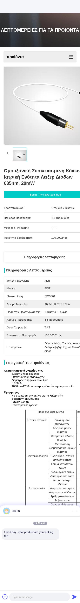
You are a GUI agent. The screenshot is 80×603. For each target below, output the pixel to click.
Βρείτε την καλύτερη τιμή (45, 194)
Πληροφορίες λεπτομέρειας (44, 257)
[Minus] (74, 511)
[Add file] (5, 596)
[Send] (74, 596)
